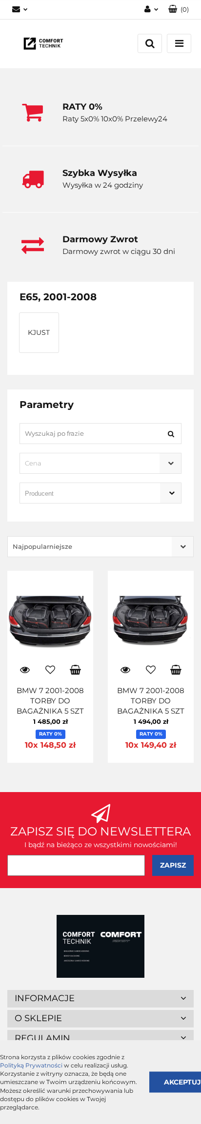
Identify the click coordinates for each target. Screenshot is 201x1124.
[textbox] (92, 463)
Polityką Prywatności (31, 1065)
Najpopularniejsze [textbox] (42, 546)
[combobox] (100, 463)
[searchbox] (86, 493)
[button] (178, 9)
